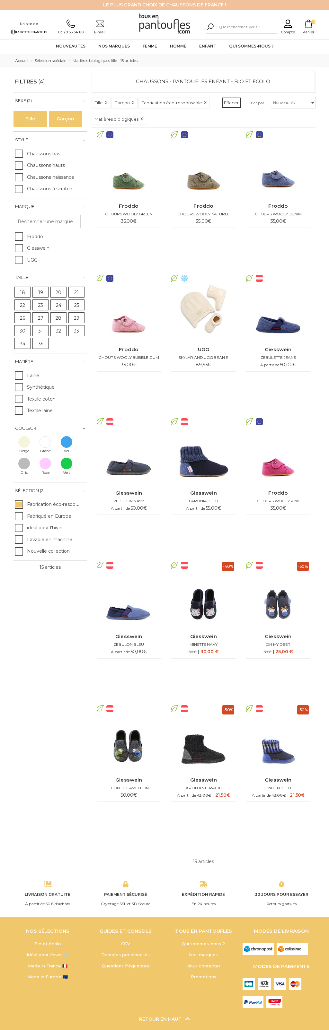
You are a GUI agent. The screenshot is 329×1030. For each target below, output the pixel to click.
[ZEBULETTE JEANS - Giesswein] (278, 313)
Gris (24, 472)
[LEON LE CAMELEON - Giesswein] (129, 744)
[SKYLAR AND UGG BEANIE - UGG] (203, 313)
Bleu (66, 451)
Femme (150, 46)
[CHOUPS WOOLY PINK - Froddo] (278, 457)
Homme (178, 46)
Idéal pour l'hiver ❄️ (47, 954)
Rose (45, 472)
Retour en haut (161, 1019)
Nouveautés (70, 46)
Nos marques (114, 46)
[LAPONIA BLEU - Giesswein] (203, 457)
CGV (125, 943)
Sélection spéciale (50, 60)
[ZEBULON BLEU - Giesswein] (129, 600)
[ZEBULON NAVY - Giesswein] (129, 457)
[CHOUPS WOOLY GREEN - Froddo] (129, 170)
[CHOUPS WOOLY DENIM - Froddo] (278, 170)
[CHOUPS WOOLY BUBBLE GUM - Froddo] (129, 313)
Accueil (21, 60)
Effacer (231, 102)
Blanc (45, 451)
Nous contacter (203, 965)
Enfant (207, 46)
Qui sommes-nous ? (251, 46)
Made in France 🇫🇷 (47, 965)
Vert (66, 472)
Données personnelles (125, 954)
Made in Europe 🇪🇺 (47, 976)
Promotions (203, 976)
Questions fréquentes (125, 965)
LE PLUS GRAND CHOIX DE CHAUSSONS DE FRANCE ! (164, 5)
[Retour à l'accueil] (164, 24)
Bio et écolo (47, 943)
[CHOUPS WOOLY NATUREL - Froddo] (203, 170)
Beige (24, 451)
